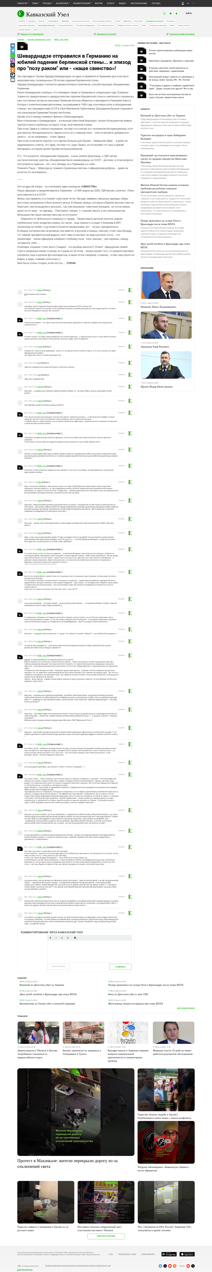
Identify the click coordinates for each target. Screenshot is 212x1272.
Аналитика (62, 3)
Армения (65, 21)
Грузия (118, 21)
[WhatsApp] (12, 55)
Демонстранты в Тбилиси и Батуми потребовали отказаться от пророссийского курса (37, 1054)
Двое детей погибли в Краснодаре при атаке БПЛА (165, 245)
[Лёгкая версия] (183, 3)
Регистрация (58, 966)
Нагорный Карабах (65, 25)
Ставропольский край (158, 25)
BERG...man (42, 319)
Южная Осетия (184, 25)
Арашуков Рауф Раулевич (155, 346)
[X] (12, 65)
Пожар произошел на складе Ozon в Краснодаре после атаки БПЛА (161, 222)
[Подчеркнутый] (62, 937)
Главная (20, 40)
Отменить (120, 967)
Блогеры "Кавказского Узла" (39, 40)
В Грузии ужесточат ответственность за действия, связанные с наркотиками (168, 69)
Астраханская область (81, 21)
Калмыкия (170, 21)
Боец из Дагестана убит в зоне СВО (128, 994)
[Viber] (12, 60)
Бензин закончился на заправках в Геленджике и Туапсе (82, 1052)
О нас (111, 1254)
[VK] (12, 45)
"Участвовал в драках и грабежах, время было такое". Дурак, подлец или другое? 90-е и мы (171, 87)
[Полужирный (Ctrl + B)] (50, 937)
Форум (98, 3)
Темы (35, 3)
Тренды (47, 3)
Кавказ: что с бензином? (32, 34)
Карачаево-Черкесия (26, 25)
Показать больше (106, 1236)
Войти (189, 13)
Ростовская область (106, 25)
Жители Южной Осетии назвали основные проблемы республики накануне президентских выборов (165, 188)
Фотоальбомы (139, 3)
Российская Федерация (85, 25)
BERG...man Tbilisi (61, 40)
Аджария (31, 21)
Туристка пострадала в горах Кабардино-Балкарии (163, 136)
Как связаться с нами (127, 1254)
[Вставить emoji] (75, 937)
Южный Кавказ (24, 30)
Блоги (110, 3)
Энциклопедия (81, 3)
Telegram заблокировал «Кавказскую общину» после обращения (163, 1168)
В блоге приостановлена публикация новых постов (170, 52)
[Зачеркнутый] (68, 937)
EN (194, 3)
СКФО (143, 25)
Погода (156, 3)
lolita (39, 482)
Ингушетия (138, 21)
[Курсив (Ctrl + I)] (56, 937)
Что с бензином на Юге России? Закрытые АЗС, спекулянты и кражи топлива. (165, 1228)
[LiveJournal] (12, 75)
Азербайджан (53, 21)
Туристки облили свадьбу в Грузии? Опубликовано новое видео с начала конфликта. (165, 1116)
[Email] (12, 80)
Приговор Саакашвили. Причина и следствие (171, 60)
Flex (39, 375)
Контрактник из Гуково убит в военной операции (47, 1003)
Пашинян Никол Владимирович (158, 306)
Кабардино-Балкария (154, 21)
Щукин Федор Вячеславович (157, 386)
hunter (39, 347)
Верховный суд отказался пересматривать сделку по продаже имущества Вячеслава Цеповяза (164, 158)
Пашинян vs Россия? (106, 34)
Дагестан (127, 21)
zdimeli (40, 387)
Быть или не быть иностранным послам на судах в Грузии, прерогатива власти (170, 96)
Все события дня (186, 1008)
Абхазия (21, 21)
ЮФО (35, 30)
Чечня (172, 25)
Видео (122, 3)
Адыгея (42, 21)
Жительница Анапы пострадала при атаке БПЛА (135, 1003)
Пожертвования (147, 1254)
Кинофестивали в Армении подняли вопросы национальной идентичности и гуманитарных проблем (128, 1055)
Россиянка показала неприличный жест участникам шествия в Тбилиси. (100, 1228)
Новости (22, 3)
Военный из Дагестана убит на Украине (163, 115)
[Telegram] (12, 50)
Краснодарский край (46, 25)
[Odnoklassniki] (12, 70)
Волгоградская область (102, 21)
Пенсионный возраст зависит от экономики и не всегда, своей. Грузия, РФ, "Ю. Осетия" (171, 78)
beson (39, 290)
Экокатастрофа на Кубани (182, 34)
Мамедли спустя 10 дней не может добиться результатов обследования (173, 1052)
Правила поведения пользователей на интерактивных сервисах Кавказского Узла (78, 1266)
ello (38, 363)
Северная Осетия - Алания (127, 25)
